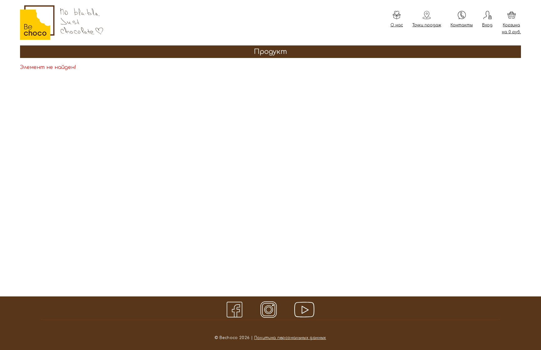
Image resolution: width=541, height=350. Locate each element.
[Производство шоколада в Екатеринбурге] (37, 22)
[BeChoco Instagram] (270, 310)
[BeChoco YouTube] (304, 310)
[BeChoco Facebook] (237, 310)
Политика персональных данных (290, 338)
